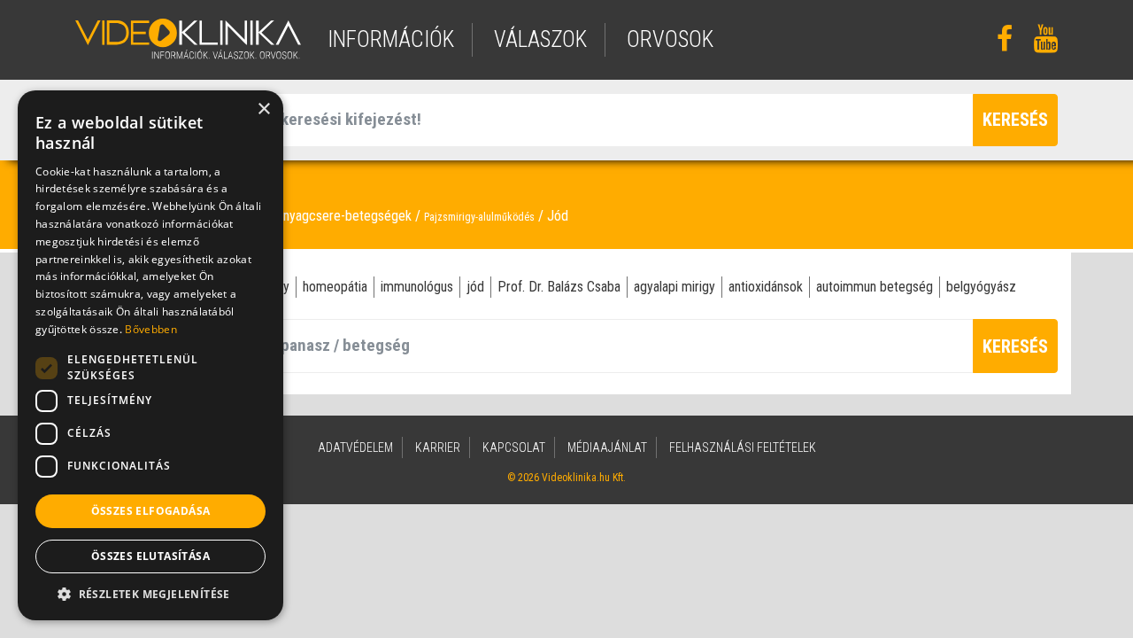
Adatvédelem (355, 447)
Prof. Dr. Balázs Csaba (558, 286)
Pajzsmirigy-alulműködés (479, 217)
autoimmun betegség (874, 286)
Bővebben (150, 329)
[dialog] (150, 355)
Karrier (437, 447)
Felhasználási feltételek (742, 447)
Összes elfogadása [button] (151, 510)
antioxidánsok (765, 286)
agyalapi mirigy (674, 286)
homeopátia (335, 286)
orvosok (670, 39)
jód (475, 286)
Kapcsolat (513, 447)
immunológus (417, 286)
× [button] (263, 109)
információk (391, 39)
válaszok (540, 39)
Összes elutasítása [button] (150, 556)
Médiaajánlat (607, 447)
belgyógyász (981, 286)
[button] (150, 594)
